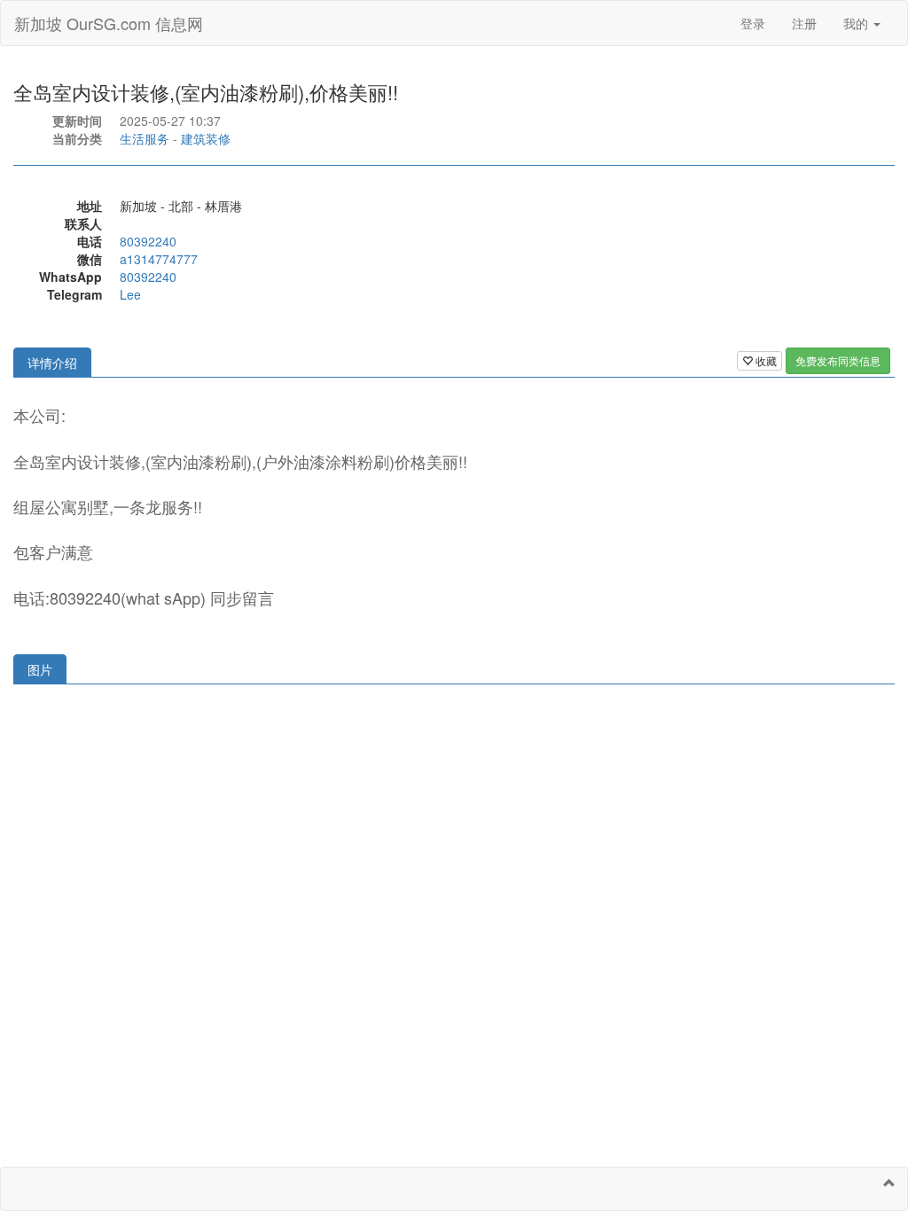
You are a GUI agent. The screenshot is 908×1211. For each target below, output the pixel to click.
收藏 (765, 360)
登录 (752, 23)
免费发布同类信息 (838, 360)
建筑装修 (206, 138)
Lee (130, 294)
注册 (804, 23)
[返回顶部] (889, 1183)
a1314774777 (159, 259)
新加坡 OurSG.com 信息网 (108, 23)
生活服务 (144, 138)
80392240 (148, 241)
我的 (857, 23)
